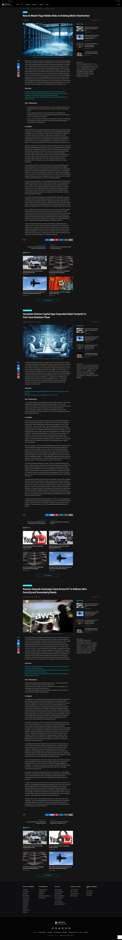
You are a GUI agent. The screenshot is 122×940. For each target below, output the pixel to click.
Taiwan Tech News (75, 893)
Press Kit (85, 932)
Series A (93, 68)
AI (21, 4)
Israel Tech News (74, 889)
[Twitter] (18, 67)
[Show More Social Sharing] (98, 20)
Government (57, 932)
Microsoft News (26, 895)
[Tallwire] (7, 4)
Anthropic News (26, 910)
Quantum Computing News (44, 895)
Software (94, 64)
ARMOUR (62, 935)
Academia (64, 932)
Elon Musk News (58, 893)
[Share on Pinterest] (96, 20)
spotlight (86, 73)
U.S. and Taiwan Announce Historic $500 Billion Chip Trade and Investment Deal (36, 822)
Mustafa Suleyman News (60, 904)
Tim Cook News (58, 899)
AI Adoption (41, 893)
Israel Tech (26, 510)
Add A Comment (48, 300)
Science (41, 4)
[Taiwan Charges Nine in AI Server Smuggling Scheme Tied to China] (61, 283)
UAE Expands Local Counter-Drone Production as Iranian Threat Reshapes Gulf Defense (34, 292)
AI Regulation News (43, 889)
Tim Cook (79, 64)
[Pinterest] (18, 73)
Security (27, 4)
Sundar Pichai (80, 75)
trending (91, 73)
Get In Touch (10, 1)
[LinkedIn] (18, 70)
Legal (80, 932)
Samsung (84, 68)
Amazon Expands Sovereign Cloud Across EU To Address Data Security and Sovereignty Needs (37, 522)
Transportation (73, 932)
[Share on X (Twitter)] (94, 20)
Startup (78, 68)
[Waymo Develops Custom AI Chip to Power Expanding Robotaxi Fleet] (35, 262)
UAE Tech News (74, 895)
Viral (96, 66)
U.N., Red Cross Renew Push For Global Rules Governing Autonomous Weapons (59, 271)
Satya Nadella (80, 71)
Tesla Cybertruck (85, 66)
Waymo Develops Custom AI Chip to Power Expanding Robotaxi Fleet (33, 271)
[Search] (119, 4)
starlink (86, 71)
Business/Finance (27, 310)
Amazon (27, 637)
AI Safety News (42, 891)
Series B (86, 75)
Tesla (90, 64)
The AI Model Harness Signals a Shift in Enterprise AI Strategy (91, 52)
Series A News (89, 890)
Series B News (89, 892)
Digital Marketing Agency (69, 935)
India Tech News (74, 891)
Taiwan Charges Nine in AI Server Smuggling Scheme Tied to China (59, 292)
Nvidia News (25, 901)
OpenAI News (26, 904)
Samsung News (26, 899)
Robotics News (42, 897)
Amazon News (26, 897)
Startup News (89, 895)
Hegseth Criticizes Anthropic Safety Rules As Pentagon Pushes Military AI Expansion (60, 247)
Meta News (25, 893)
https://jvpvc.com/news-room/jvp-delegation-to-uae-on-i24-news (41, 395)
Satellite (91, 71)
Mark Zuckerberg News (60, 895)
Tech (3, 1)
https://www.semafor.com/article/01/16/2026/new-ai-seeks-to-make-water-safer (45, 91)
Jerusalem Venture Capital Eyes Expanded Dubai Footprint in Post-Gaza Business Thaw (37, 247)
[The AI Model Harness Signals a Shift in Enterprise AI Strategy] (80, 53)
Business (50, 932)
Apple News (25, 889)
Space (78, 66)
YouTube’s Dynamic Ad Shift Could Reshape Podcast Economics (33, 546)
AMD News (25, 908)
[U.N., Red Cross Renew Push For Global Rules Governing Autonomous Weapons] (61, 262)
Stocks (88, 68)
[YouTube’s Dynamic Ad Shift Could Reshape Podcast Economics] (35, 537)
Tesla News (25, 906)
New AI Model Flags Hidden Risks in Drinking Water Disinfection (59, 522)
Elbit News (25, 912)
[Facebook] (18, 64)
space (29, 784)
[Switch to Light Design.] (117, 4)
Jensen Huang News (59, 891)
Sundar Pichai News (59, 897)
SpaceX (92, 66)
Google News (26, 891)
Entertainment (42, 932)
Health (34, 4)
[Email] (18, 75)
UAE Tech (85, 64)
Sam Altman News (58, 889)
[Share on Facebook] (92, 20)
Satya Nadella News (59, 901)
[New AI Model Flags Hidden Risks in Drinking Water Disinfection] (48, 39)
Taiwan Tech (80, 73)
